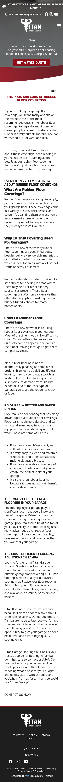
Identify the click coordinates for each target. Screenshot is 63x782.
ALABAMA (31, 738)
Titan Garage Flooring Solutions (28, 768)
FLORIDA (33, 735)
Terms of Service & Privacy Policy (32, 771)
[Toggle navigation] (60, 19)
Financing (50, 768)
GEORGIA (46, 735)
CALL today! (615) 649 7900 (24, 14)
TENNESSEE (18, 735)
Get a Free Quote (31, 62)
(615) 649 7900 (33, 748)
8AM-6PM (33, 754)
